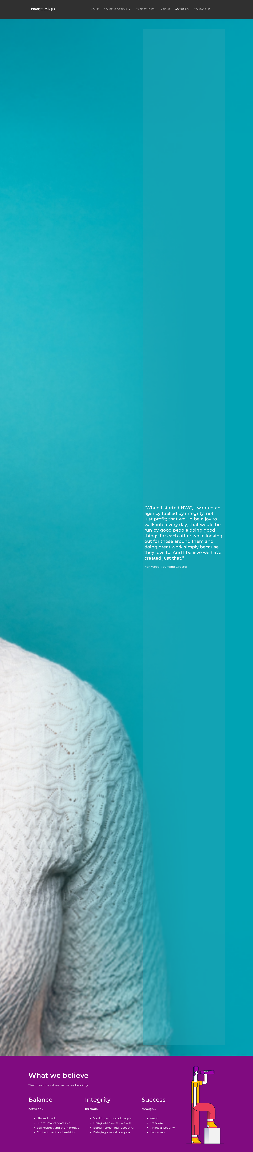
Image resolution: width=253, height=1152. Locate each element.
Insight (165, 9)
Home (95, 9)
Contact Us (202, 9)
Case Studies (145, 9)
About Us (182, 9)
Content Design (115, 9)
